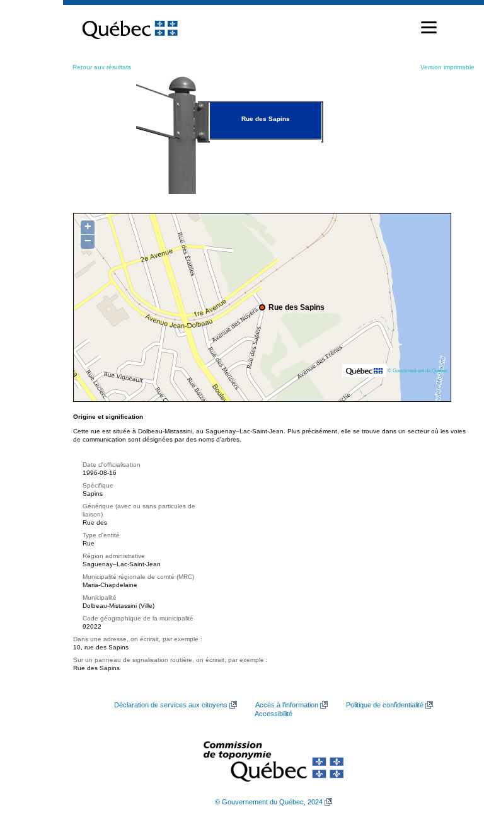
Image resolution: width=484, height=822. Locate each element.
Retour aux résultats (101, 67)
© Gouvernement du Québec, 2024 (269, 802)
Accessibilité (273, 713)
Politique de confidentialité (385, 705)
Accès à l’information (286, 705)
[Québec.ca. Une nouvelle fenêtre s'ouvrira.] (130, 27)
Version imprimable (447, 67)
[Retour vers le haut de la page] (452, 752)
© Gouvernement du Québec (418, 370)
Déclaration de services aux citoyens (171, 705)
